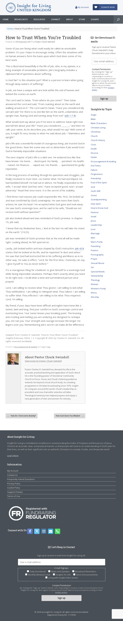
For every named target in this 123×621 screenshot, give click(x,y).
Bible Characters (99, 123)
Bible (93, 119)
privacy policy (61, 592)
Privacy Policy (13, 483)
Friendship (96, 178)
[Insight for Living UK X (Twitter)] (37, 531)
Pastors (94, 250)
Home (5, 19)
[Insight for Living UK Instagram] (43, 531)
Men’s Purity (97, 241)
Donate (95, 19)
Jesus (93, 220)
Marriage (95, 233)
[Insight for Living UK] (28, 7)
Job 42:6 (79, 248)
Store (82, 19)
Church (94, 136)
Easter (94, 157)
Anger (94, 114)
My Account (83, 7)
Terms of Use (13, 496)
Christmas (96, 131)
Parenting (95, 246)
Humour (95, 212)
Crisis (93, 144)
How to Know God (99, 208)
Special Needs (98, 271)
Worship (95, 297)
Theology (95, 280)
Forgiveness (97, 174)
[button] (118, 19)
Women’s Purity (98, 288)
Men (93, 237)
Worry (94, 292)
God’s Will (95, 191)
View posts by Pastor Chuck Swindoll (43, 360)
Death (94, 148)
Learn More (12, 455)
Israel (93, 216)
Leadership (96, 224)
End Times (96, 165)
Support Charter (15, 492)
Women (94, 284)
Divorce (94, 153)
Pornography (97, 254)
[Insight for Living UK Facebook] (30, 531)
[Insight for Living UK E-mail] (50, 531)
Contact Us (12, 475)
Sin (92, 267)
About (69, 19)
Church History (98, 140)
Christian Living (98, 127)
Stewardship (97, 275)
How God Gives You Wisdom (70, 415)
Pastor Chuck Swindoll (45, 41)
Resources (39, 19)
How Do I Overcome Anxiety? (21, 415)
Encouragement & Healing (25, 347)
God (93, 186)
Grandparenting (99, 199)
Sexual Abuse (97, 263)
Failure (94, 169)
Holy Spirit (96, 203)
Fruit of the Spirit (99, 182)
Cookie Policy (13, 487)
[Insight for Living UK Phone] (57, 531)
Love (93, 229)
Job (48, 347)
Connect (55, 19)
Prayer (94, 258)
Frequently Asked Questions (21, 479)
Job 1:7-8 (70, 115)
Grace (94, 195)
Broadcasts (21, 19)
